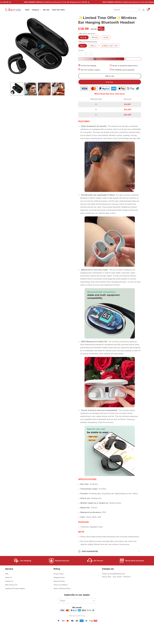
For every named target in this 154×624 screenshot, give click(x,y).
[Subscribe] (93, 600)
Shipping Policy (59, 577)
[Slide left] (7, 89)
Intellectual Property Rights (15, 588)
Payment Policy (59, 581)
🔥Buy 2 (93, 46)
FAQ (6, 574)
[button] (36, 10)
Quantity (81, 50)
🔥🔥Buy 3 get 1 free (110, 46)
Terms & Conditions (61, 585)
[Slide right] (67, 89)
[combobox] (127, 10)
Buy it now (109, 82)
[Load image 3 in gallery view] (44, 89)
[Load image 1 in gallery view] (16, 89)
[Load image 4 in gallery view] (58, 89)
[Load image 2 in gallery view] (30, 89)
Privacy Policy (59, 574)
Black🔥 (83, 37)
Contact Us (9, 581)
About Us (8, 577)
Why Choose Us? (11, 585)
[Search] (139, 10)
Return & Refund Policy (62, 588)
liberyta (83, 615)
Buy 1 (82, 46)
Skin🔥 (106, 37)
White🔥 (95, 37)
